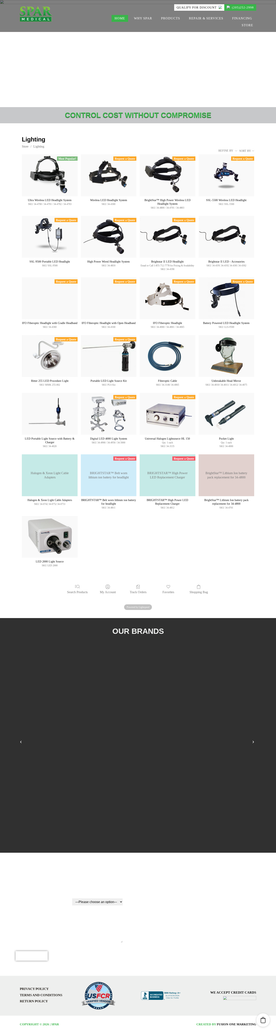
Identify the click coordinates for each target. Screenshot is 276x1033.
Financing (242, 18)
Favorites (168, 592)
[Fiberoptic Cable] (167, 356)
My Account (108, 592)
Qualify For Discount (197, 7)
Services (81, 896)
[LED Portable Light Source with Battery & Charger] (49, 414)
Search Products (77, 592)
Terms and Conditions (41, 995)
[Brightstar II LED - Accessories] (226, 237)
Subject (24, 896)
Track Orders (138, 592)
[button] (263, 1020)
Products (170, 18)
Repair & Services (206, 18)
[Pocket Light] (226, 414)
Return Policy (34, 1001)
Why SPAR (143, 18)
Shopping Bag (199, 592)
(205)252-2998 (242, 7)
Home (120, 18)
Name (21, 876)
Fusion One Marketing (236, 1024)
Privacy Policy (34, 989)
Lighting (38, 146)
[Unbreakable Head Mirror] (226, 356)
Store (247, 25)
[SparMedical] (36, 13)
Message (24, 916)
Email (78, 876)
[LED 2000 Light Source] (49, 537)
